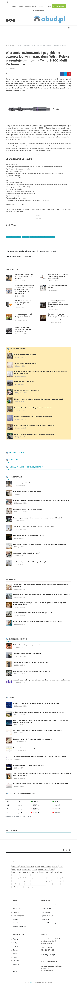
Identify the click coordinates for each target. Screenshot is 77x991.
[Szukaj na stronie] (19, 20)
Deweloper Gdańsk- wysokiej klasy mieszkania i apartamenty (33, 408)
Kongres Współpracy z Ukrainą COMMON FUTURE (28, 765)
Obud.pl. (32, 982)
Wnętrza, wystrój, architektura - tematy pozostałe (25, 878)
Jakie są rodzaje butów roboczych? (24, 483)
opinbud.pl (45, 919)
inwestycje (48, 875)
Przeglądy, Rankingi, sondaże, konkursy (25, 467)
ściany (19, 869)
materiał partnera (16, 872)
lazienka (57, 884)
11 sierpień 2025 (21, 357)
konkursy (33, 875)
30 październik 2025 (21, 741)
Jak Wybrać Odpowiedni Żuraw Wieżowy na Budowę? (29, 562)
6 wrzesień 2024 (20, 538)
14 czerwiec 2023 (20, 656)
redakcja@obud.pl (39, 10)
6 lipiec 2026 (20, 307)
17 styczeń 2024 (21, 384)
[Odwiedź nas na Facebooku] (7, 20)
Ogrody (15, 957)
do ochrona (15, 884)
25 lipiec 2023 (19, 555)
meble (21, 884)
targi (47, 872)
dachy (52, 869)
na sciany (42, 878)
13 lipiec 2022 (19, 647)
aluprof (20, 886)
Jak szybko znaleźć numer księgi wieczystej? (27, 653)
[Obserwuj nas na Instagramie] (13, 20)
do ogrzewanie (26, 881)
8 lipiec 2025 (19, 733)
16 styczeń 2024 (20, 485)
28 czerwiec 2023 (20, 529)
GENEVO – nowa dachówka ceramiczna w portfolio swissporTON (22, 302)
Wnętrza (15, 953)
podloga (14, 886)
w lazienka (43, 884)
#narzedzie (9, 237)
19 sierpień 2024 (21, 419)
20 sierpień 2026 (20, 597)
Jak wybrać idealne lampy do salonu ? (26, 363)
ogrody (47, 869)
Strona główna (10, 45)
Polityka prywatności (30, 6)
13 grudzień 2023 (21, 393)
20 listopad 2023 (20, 665)
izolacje (31, 872)
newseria (53, 878)
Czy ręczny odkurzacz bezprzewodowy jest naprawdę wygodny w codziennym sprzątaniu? (41, 500)
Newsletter (41, 6)
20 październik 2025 (21, 706)
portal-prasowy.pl (47, 916)
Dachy (15, 943)
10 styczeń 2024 (20, 547)
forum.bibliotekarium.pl (49, 923)
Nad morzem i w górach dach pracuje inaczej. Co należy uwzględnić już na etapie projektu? (41, 594)
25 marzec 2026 (20, 778)
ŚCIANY (15, 939)
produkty (48, 866)
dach (48, 878)
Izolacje (15, 946)
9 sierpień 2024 (20, 366)
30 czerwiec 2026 (21, 320)
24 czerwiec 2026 (55, 322)
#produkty (25, 237)
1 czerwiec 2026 (21, 428)
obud (61, 872)
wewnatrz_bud (16, 881)
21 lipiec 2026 (54, 281)
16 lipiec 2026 (20, 296)
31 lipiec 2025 (19, 759)
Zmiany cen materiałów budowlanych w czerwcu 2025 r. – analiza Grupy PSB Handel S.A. (40, 756)
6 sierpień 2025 (19, 786)
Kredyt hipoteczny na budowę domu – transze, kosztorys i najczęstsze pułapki (37, 621)
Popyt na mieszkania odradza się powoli (25, 748)
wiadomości (15, 866)
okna (42, 866)
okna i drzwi (30, 866)
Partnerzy (16, 912)
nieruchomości (26, 869)
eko (51, 872)
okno (60, 866)
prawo (14, 869)
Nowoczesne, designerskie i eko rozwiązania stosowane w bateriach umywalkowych (39, 544)
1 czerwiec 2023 (21, 376)
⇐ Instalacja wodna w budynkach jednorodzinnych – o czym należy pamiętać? (31, 251)
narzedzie (40, 875)
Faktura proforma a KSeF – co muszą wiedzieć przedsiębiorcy (32, 739)
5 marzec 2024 (20, 401)
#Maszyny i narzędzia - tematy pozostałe (42, 237)
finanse (42, 872)
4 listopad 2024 (20, 410)
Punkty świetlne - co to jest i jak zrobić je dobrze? (28, 535)
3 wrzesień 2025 (20, 715)
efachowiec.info (47, 912)
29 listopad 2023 (20, 520)
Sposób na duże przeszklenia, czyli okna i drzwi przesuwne (31, 671)
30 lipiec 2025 (19, 725)
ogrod (61, 881)
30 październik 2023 (21, 503)
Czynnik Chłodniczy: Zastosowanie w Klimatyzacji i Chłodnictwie (34, 434)
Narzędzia (16, 971)
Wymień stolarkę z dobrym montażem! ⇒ (19, 256)
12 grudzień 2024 (21, 437)
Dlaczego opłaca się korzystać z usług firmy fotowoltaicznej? (33, 416)
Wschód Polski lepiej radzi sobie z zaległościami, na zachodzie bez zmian (36, 703)
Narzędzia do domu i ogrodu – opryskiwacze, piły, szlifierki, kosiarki (24, 316)
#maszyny (18, 237)
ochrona (34, 881)
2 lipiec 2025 (19, 768)
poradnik (40, 869)
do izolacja (50, 884)
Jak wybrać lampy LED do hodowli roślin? (27, 390)
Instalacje (16, 964)
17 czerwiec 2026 (21, 334)
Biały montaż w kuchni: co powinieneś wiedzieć (27, 491)
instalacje (54, 866)
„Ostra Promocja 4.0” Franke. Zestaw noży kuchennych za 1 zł (32, 612)
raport (62, 884)
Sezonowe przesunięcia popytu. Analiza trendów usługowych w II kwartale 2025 (37, 730)
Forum (49, 6)
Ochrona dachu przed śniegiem (24, 381)
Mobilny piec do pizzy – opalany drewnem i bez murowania (31, 645)
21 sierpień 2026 (20, 589)
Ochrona (15, 950)
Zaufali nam (13, 460)
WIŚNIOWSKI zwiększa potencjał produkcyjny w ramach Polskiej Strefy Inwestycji (38, 712)
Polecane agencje (16, 453)
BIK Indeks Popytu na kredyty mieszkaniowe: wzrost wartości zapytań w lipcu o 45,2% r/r (40, 783)
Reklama (14, 6)
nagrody (34, 869)
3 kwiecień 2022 (20, 682)
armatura (27, 884)
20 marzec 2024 (20, 564)
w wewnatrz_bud (24, 875)
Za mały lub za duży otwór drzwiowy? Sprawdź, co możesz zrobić (33, 527)
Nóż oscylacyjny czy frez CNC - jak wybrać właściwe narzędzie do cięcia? (24, 276)
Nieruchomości (17, 968)
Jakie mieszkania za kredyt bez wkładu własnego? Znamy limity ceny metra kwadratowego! (41, 680)
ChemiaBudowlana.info (59, 6)
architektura (15, 875)
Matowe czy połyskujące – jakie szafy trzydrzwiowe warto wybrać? (34, 425)
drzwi (36, 872)
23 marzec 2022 (20, 674)
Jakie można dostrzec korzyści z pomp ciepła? (28, 509)
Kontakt (21, 6)
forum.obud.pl (46, 908)
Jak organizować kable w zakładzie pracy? (26, 553)
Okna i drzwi (16, 961)
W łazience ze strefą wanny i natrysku (25, 354)
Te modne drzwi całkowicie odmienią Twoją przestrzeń (30, 662)
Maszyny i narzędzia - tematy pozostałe (35, 886)
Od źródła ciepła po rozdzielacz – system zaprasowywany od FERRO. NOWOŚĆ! (58, 276)
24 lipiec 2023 (19, 494)
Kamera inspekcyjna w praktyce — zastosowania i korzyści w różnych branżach (37, 518)
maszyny (25, 872)
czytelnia (23, 866)
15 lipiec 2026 (54, 290)
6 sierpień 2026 (20, 281)
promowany (35, 884)
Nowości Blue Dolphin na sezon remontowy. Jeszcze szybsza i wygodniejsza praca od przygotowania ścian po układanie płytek (24, 289)
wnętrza (56, 872)
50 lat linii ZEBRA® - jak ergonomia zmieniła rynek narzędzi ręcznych (22, 329)
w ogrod (60, 878)
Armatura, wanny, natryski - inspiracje (48, 881)
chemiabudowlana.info (49, 905)
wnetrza (37, 866)
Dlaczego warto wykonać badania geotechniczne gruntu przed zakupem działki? (39, 399)
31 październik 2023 (21, 512)
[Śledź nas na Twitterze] (10, 20)
